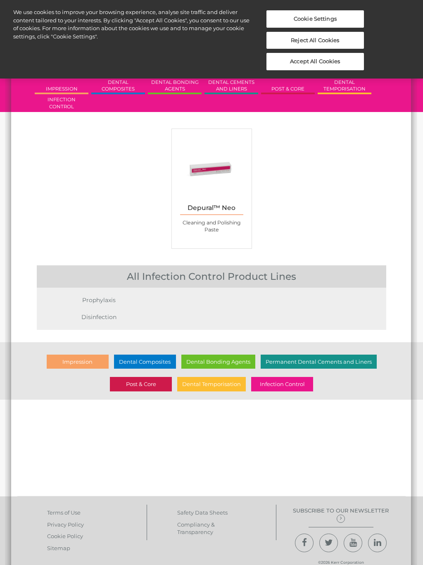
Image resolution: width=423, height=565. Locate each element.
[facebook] (304, 543)
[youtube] (353, 543)
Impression (77, 361)
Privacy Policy (65, 524)
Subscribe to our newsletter (341, 510)
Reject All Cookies (315, 40)
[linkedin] (377, 543)
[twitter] (328, 543)
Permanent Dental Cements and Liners (319, 361)
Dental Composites (145, 361)
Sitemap (58, 548)
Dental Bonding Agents (218, 361)
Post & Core (141, 384)
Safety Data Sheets (202, 512)
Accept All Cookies (315, 61)
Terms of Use (64, 512)
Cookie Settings (315, 18)
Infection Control (282, 384)
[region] (211, 39)
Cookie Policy (65, 536)
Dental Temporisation (211, 384)
